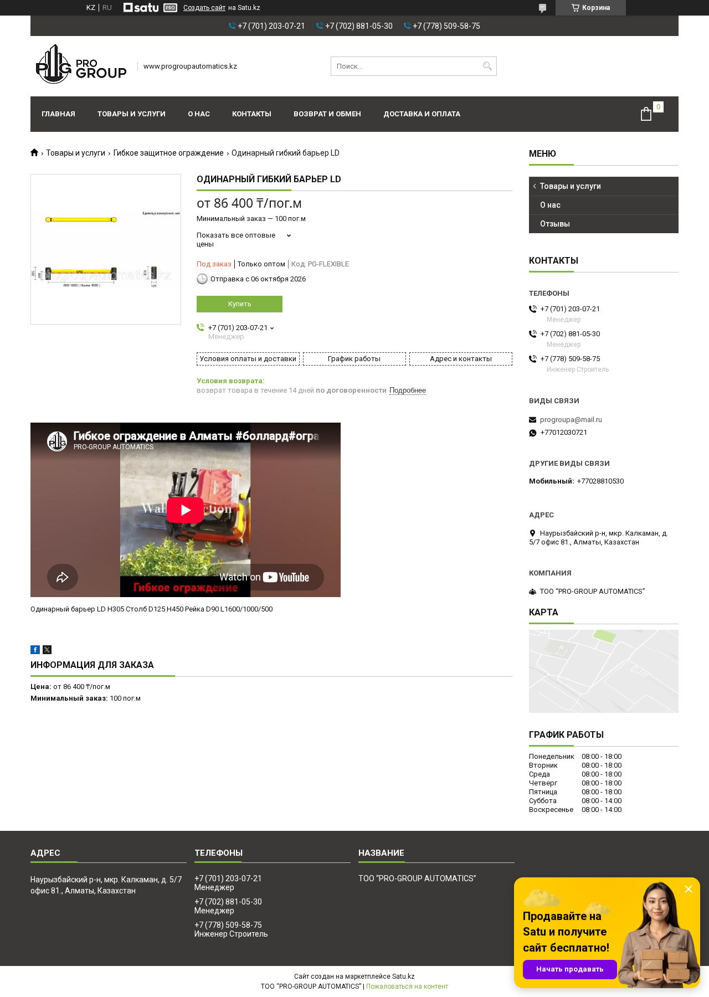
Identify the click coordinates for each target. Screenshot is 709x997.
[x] (47, 651)
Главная (58, 114)
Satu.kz (403, 976)
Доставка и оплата (421, 114)
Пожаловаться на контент (407, 986)
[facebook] (35, 651)
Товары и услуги (131, 114)
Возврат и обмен (327, 114)
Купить (239, 304)
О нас (199, 114)
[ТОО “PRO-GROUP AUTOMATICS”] (80, 66)
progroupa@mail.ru (571, 419)
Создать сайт (204, 8)
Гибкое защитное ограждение (169, 152)
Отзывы (555, 223)
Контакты (251, 114)
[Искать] (487, 66)
